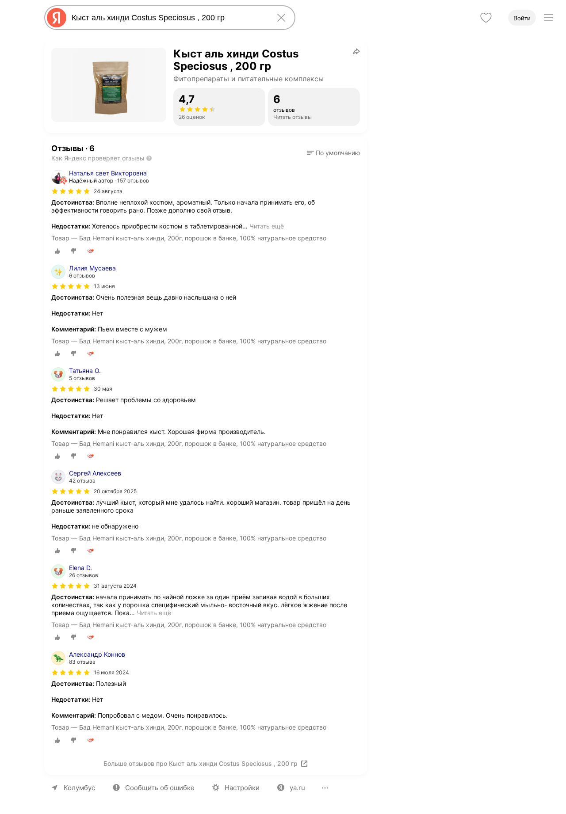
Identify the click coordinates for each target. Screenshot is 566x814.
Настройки (242, 788)
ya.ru (297, 788)
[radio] (57, 251)
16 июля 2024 (111, 672)
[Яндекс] (56, 17)
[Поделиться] (356, 51)
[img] (70, 191)
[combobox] (168, 17)
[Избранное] (486, 17)
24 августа (108, 191)
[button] (333, 153)
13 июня (104, 286)
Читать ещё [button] (266, 226)
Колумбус (79, 788)
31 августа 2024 (115, 585)
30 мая (103, 388)
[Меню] (548, 18)
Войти (522, 18)
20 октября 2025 (115, 491)
